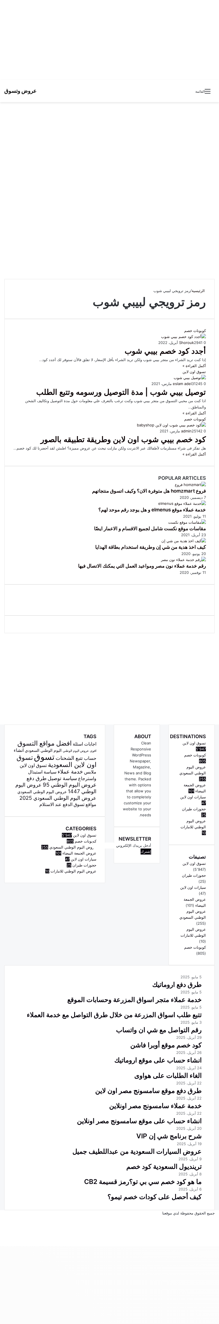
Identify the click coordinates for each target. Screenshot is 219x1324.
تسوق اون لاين (84, 835)
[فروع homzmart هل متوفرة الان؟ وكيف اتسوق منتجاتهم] (190, 484)
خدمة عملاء (70, 771)
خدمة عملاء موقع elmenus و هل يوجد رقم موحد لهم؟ (152, 510)
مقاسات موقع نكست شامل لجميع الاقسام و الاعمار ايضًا (150, 528)
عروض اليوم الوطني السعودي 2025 (57, 798)
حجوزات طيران (84, 865)
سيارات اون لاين (83, 859)
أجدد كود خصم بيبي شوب (165, 351)
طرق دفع (36, 778)
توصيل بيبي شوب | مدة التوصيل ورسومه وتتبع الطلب (121, 392)
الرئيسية (199, 290)
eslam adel (182, 383)
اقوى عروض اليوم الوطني (79, 751)
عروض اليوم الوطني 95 (69, 785)
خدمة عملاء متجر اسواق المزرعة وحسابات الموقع (134, 1000)
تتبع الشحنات (69, 758)
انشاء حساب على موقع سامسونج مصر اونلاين (139, 1121)
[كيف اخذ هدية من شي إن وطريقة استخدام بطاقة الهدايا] (183, 540)
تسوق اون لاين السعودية (56, 761)
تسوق (44, 757)
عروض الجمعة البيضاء (79, 853)
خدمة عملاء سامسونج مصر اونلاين (155, 1106)
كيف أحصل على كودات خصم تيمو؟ (155, 1197)
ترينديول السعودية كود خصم (164, 1167)
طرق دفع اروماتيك (177, 985)
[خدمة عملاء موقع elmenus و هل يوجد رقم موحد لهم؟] (182, 503)
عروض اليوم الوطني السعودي (42, 791)
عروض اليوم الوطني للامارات (73, 871)
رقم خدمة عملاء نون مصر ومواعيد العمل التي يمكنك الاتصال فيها (142, 566)
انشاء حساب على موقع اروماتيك (158, 1060)
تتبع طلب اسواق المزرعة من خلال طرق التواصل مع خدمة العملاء (114, 1015)
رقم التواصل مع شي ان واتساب (159, 1030)
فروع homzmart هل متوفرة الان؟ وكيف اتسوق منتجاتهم (149, 491)
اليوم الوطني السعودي (43, 750)
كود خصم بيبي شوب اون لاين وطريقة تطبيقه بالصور (123, 439)
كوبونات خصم (85, 841)
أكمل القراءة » (194, 365)
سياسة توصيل (62, 778)
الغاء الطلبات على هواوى (168, 1076)
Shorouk (186, 342)
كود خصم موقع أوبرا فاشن (166, 1045)
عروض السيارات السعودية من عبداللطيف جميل (137, 1151)
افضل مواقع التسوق (44, 743)
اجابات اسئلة (84, 744)
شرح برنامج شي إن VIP (169, 1136)
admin (186, 431)
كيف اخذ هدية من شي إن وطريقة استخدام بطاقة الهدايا (150, 547)
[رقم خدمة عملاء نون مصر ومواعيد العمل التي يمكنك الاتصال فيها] (183, 559)
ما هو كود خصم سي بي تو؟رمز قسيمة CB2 (143, 1182)
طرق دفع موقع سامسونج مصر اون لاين (148, 1091)
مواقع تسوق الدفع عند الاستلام (67, 804)
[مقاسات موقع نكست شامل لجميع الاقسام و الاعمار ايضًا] (187, 522)
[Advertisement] (109, 40)
